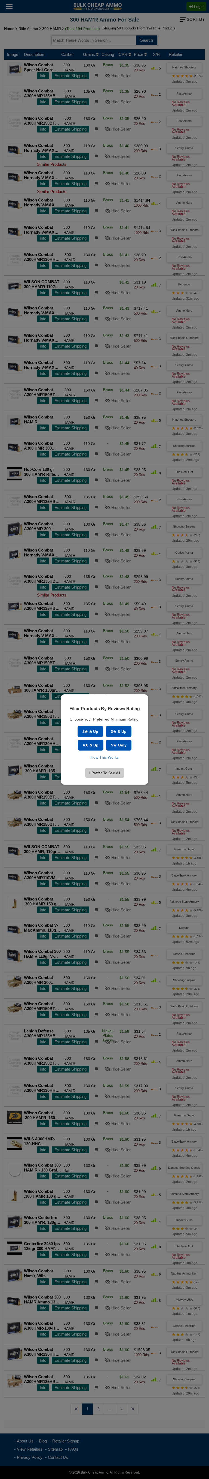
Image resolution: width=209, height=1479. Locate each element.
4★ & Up (91, 745)
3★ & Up (119, 731)
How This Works (105, 757)
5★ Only (119, 745)
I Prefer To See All (104, 773)
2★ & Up (90, 731)
